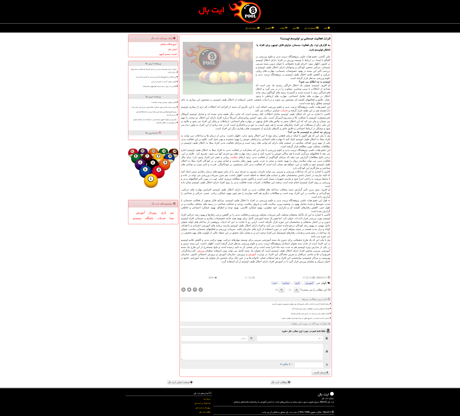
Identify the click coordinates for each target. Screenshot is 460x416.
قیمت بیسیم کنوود (168, 54)
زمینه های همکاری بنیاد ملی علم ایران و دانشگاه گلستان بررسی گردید (156, 113)
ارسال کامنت (320, 372)
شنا (172, 218)
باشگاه (149, 218)
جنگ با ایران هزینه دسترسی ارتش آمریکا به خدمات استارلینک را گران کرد (153, 70)
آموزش (268, 28)
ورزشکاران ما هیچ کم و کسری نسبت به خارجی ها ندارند (156, 77)
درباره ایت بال (251, 28)
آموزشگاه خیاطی (168, 44)
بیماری (285, 283)
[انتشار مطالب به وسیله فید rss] (183, 289)
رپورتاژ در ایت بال (203, 408)
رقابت (282, 28)
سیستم (137, 218)
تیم (172, 212)
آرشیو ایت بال (310, 28)
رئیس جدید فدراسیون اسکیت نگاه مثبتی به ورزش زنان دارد (153, 107)
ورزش (200, 250)
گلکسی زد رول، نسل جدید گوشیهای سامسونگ (159, 86)
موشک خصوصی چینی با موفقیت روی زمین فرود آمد (311, 308)
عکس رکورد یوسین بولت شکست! (163, 102)
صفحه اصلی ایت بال (179, 382)
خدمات (284, 110)
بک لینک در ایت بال (202, 403)
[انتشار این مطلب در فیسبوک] (194, 289)
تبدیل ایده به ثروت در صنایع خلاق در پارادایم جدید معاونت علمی (306, 318)
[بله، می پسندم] (297, 289)
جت (275, 283)
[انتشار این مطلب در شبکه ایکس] (189, 289)
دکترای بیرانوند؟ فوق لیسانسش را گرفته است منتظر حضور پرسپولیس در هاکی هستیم (154, 121)
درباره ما (207, 399)
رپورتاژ (153, 212)
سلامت (234, 157)
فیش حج (172, 49)
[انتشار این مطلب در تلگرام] (200, 289)
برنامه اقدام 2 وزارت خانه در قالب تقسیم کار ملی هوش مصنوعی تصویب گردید (301, 304)
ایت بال (212, 9)
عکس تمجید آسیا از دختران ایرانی (163, 81)
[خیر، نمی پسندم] (281, 289)
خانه (326, 28)
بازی (294, 28)
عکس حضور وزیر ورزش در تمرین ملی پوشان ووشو (310, 313)
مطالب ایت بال (279, 382)
